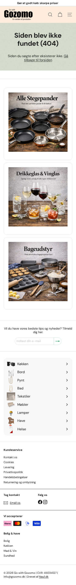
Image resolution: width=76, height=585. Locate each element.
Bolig (7, 541)
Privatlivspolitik (13, 472)
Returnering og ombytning (20, 482)
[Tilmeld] (57, 341)
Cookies (9, 462)
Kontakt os (10, 457)
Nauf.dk (44, 576)
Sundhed (9, 555)
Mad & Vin (10, 551)
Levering (9, 467)
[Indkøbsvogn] (60, 14)
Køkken (8, 546)
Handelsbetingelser (16, 477)
